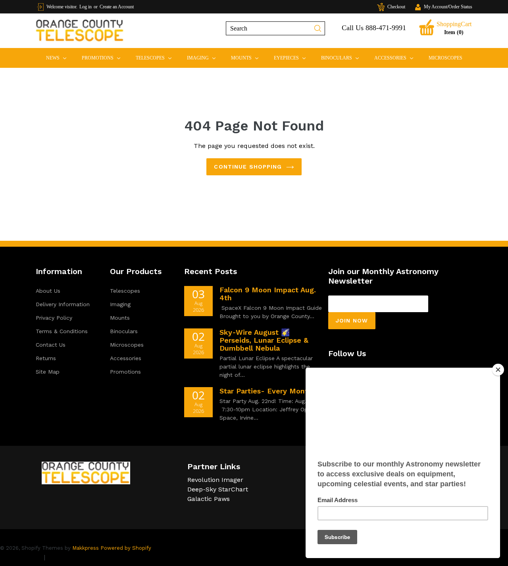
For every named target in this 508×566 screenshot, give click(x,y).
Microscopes (445, 58)
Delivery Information (63, 304)
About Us (48, 291)
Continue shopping (248, 166)
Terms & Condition (75, 557)
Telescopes (157, 58)
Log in (85, 7)
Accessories (397, 58)
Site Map (48, 371)
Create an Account (117, 7)
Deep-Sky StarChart (217, 489)
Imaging (204, 58)
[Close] (498, 370)
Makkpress (85, 548)
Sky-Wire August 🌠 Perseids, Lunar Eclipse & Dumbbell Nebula (263, 340)
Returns (46, 358)
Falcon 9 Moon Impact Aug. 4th (267, 294)
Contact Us (50, 345)
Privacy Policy (54, 318)
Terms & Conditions (62, 331)
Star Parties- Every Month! (266, 391)
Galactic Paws (208, 499)
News (59, 58)
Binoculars (343, 58)
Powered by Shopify (125, 548)
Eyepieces (293, 58)
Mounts (248, 58)
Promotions (104, 58)
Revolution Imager (215, 479)
